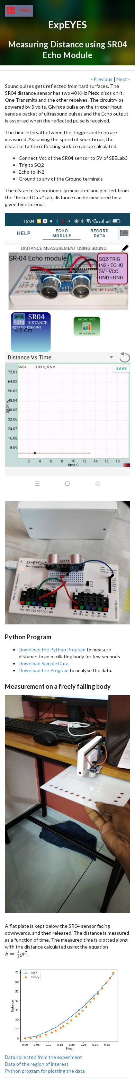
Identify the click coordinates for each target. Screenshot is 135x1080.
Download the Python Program (52, 649)
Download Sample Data (44, 663)
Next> (123, 79)
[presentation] (16, 954)
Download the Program (44, 670)
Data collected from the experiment (43, 1057)
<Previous (101, 79)
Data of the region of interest (37, 1064)
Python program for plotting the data (45, 1071)
